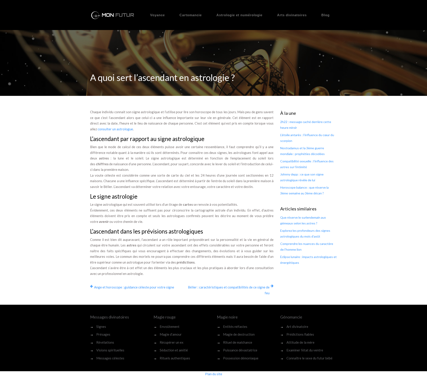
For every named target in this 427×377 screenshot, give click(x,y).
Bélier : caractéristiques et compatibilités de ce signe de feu (229, 290)
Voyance (157, 15)
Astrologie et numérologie (239, 15)
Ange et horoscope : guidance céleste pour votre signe (134, 287)
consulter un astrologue (115, 129)
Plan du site (213, 374)
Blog (325, 15)
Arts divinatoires (292, 15)
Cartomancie (190, 15)
